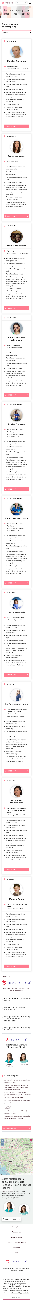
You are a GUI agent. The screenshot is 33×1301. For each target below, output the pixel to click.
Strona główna (16, 1227)
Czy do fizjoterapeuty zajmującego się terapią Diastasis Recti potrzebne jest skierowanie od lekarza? (16, 1087)
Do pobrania (16, 1247)
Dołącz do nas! (9, 1219)
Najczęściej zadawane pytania (16, 1242)
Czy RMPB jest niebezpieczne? (14, 1098)
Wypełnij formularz (8, 1191)
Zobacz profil (11, 126)
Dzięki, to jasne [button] (16, 1297)
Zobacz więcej (9, 1128)
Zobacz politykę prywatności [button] (20, 1293)
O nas (16, 1253)
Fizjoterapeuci (16, 1232)
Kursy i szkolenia (16, 1237)
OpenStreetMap (21, 1174)
